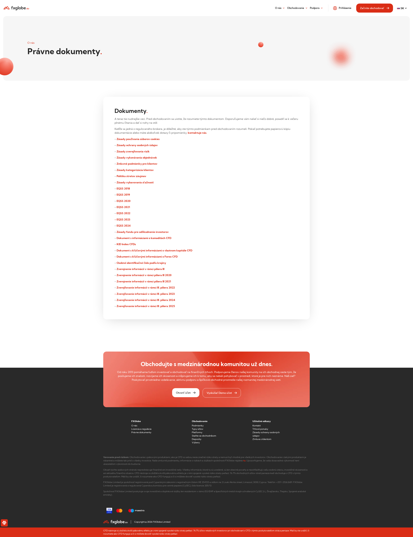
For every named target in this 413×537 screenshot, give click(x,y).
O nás (278, 8)
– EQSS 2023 (122, 219)
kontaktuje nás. (197, 132)
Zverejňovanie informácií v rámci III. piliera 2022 (146, 287)
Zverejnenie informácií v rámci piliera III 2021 (144, 281)
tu (244, 460)
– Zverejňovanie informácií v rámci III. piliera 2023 (145, 293)
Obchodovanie (295, 8)
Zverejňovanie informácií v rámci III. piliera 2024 (146, 300)
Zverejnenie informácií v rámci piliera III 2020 (144, 275)
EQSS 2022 (123, 213)
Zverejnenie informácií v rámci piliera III (140, 269)
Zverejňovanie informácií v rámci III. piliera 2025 (146, 306)
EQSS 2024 (124, 225)
